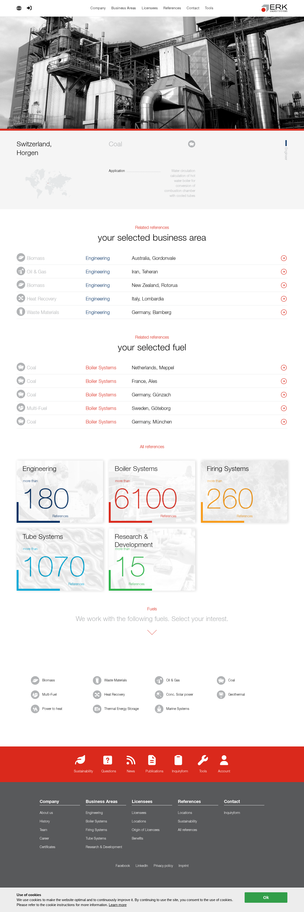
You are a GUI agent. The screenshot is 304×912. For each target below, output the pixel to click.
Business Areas (123, 8)
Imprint (184, 866)
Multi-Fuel (49, 694)
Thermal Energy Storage (121, 709)
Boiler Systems (96, 821)
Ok (266, 897)
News (131, 771)
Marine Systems (177, 709)
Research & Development (104, 847)
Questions (108, 771)
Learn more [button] (118, 905)
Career (44, 838)
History (45, 821)
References (172, 8)
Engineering (94, 813)
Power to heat (52, 709)
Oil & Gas (173, 680)
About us (46, 813)
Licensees (150, 8)
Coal (231, 680)
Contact (193, 8)
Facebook (123, 866)
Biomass (48, 680)
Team (43, 830)
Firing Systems (96, 830)
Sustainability (83, 771)
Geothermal (236, 694)
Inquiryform (180, 771)
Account (224, 771)
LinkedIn (142, 866)
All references (187, 830)
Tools (209, 8)
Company (98, 8)
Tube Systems (96, 838)
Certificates (47, 847)
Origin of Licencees (146, 830)
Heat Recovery (114, 694)
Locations (139, 821)
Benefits (137, 838)
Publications (154, 771)
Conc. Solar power (179, 694)
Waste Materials (115, 680)
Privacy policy (163, 866)
